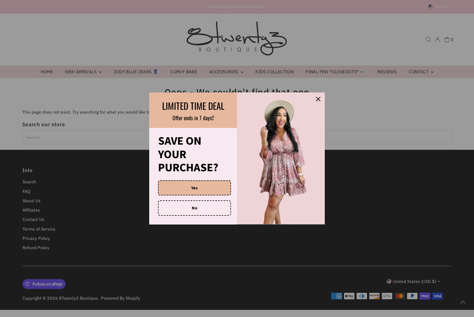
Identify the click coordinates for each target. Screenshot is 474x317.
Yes (194, 187)
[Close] (318, 99)
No (195, 208)
